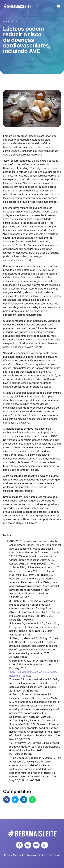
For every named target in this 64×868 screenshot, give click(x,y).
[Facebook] (19, 845)
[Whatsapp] (44, 845)
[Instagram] (27, 845)
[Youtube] (36, 845)
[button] (58, 6)
